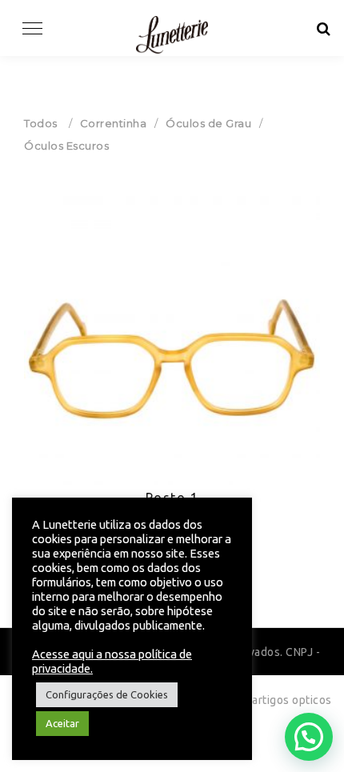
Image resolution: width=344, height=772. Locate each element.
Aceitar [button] (62, 723)
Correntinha (113, 123)
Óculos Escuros (66, 145)
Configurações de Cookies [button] (107, 694)
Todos (41, 123)
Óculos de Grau (208, 123)
